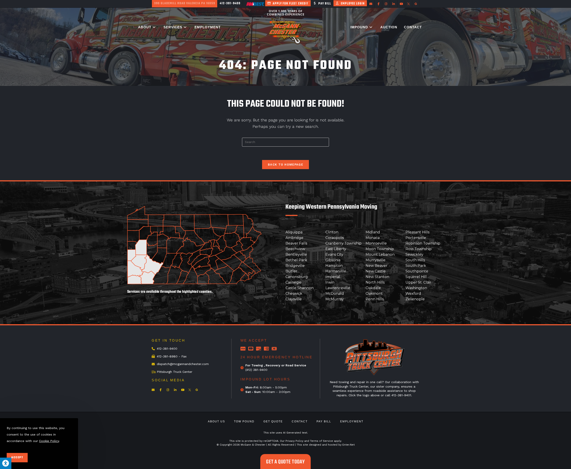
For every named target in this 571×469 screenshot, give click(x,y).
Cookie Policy (49, 440)
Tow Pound (244, 421)
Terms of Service (321, 440)
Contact (300, 421)
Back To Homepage (285, 164)
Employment (351, 421)
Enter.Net (348, 444)
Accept (17, 457)
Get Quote (273, 421)
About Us (216, 421)
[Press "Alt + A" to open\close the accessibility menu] (5, 463)
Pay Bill (324, 421)
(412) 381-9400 (256, 369)
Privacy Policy (294, 440)
